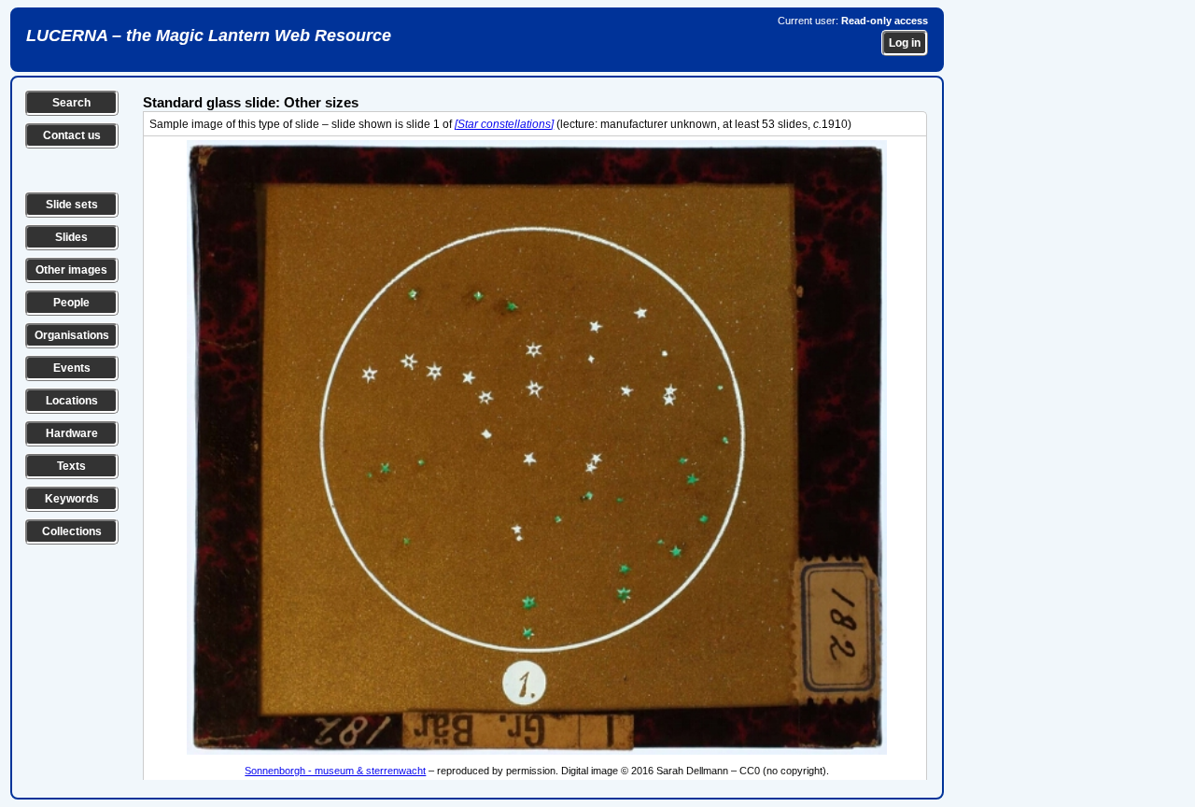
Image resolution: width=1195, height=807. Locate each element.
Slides (71, 237)
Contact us (72, 135)
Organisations (72, 335)
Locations (72, 400)
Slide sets (72, 204)
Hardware (72, 433)
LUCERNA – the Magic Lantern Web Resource (208, 35)
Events (72, 368)
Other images (71, 269)
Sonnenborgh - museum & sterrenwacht (335, 770)
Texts (71, 466)
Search (71, 102)
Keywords (72, 498)
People (71, 302)
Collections (72, 531)
